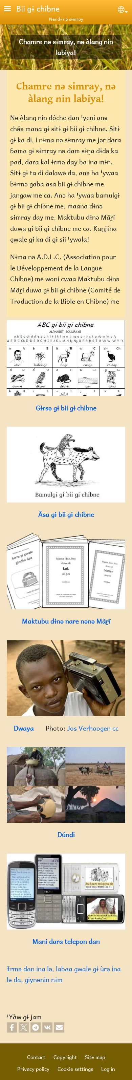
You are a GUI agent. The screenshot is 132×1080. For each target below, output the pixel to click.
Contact (36, 1057)
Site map (95, 1057)
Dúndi (66, 834)
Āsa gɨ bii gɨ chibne (66, 514)
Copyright (65, 1057)
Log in (108, 1068)
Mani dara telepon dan (66, 941)
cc (115, 728)
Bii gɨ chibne (38, 8)
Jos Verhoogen (89, 728)
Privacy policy (33, 1068)
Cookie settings (75, 1068)
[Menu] (11, 9)
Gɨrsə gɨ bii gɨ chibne (66, 408)
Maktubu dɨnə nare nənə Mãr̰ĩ (66, 621)
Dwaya (25, 728)
